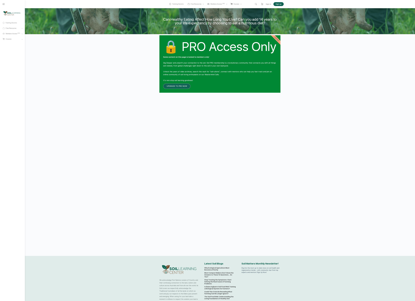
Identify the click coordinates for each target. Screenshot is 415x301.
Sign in (268, 4)
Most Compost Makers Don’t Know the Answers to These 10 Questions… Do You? (219, 275)
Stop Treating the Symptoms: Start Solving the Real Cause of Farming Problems (217, 282)
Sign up (278, 4)
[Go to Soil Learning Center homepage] (12, 13)
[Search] (256, 4)
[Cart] (262, 4)
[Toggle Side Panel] (3, 4)
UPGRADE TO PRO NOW (177, 86)
